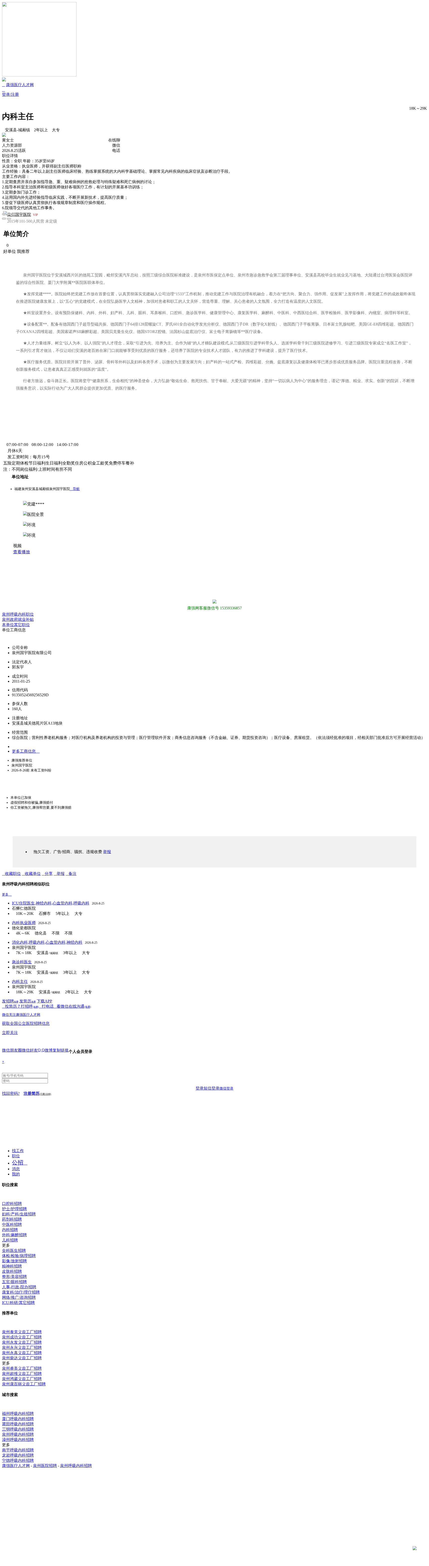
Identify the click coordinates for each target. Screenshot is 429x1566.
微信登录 (226, 1088)
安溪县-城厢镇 (17, 130)
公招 (17, 1163)
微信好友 (30, 1050)
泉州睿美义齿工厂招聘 (22, 1368)
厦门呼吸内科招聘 (18, 1419)
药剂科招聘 (12, 1219)
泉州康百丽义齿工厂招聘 (24, 1384)
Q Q (41, 1050)
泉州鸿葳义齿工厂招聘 (22, 1379)
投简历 (11, 1006)
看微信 (63, 1006)
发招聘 (10, 1001)
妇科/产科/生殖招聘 (19, 1214)
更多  (7, 894)
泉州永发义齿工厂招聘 (22, 1342)
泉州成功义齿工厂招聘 (22, 1337)
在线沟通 (80, 1006)
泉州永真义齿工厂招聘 (22, 1353)
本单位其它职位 (16, 625)
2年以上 (41, 130)
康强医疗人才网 (20, 85)
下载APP (44, 1001)
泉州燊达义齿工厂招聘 (22, 1358)
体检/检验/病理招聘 (19, 1256)
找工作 (18, 1151)
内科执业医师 (24, 923)
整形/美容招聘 (14, 1276)
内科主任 (20, 981)
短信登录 (211, 1088)
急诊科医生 (22, 962)
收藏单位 (33, 873)
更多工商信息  (26, 751)
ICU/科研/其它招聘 (18, 1302)
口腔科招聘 (12, 1203)
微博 (49, 1050)
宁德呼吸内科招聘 (18, 1460)
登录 (200, 1088)
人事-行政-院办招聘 (19, 1287)
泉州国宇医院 (19, 214)
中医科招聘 (12, 1224)
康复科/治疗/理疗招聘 (21, 1292)
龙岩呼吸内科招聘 (18, 1455)
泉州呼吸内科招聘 (18, 1434)
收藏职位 (13, 873)
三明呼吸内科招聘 (18, 1429)
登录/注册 (10, 94)
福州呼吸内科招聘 (18, 1413)
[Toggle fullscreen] (9, 214)
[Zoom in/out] (14, 214)
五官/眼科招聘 (14, 1282)
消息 (16, 1169)
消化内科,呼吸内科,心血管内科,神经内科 (47, 942)
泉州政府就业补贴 (18, 619)
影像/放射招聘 (14, 1261)
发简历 (27, 1001)
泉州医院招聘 (45, 1466)
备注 (72, 873)
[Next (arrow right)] (9, 218)
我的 (16, 1174)
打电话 (48, 1006)
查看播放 (21, 552)
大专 (56, 130)
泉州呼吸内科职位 (18, 614)
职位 (16, 1156)
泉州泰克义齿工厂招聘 (22, 1332)
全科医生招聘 (14, 1250)
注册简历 (37, 1093)
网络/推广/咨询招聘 (19, 1297)
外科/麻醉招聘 (14, 1235)
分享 (49, 873)
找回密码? (11, 1093)
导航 (75, 489)
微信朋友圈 (12, 1050)
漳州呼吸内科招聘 (18, 1439)
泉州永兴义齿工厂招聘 (22, 1347)
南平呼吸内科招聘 (18, 1450)
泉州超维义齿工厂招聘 (22, 1373)
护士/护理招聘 (14, 1209)
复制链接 (61, 1050)
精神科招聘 (12, 1266)
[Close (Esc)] (4, 214)
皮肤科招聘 (12, 1271)
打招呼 (30, 1006)
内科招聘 (10, 1230)
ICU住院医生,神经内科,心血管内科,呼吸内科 (50, 903)
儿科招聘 (10, 1240)
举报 (61, 873)
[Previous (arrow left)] (4, 218)
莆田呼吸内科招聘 (18, 1424)
